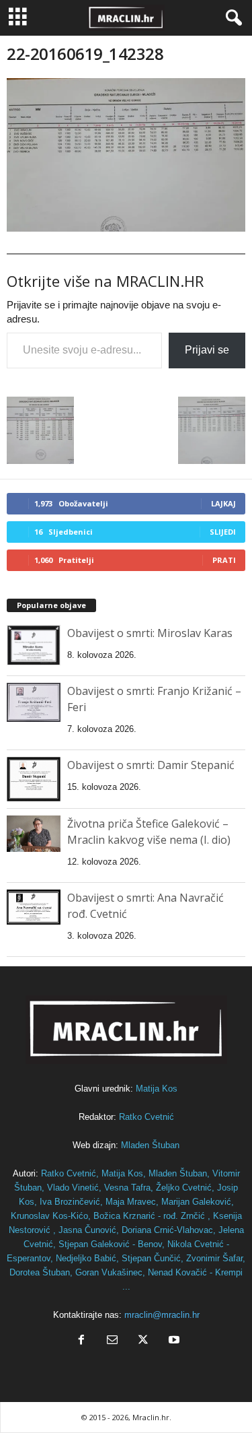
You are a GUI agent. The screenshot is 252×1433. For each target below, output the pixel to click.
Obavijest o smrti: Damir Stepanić (151, 765)
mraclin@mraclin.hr (162, 1315)
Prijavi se (207, 350)
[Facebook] (81, 1341)
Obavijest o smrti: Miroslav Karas (150, 633)
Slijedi (223, 532)
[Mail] (112, 1341)
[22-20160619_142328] (126, 155)
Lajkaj (223, 503)
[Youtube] (173, 1341)
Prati (224, 560)
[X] (143, 1341)
